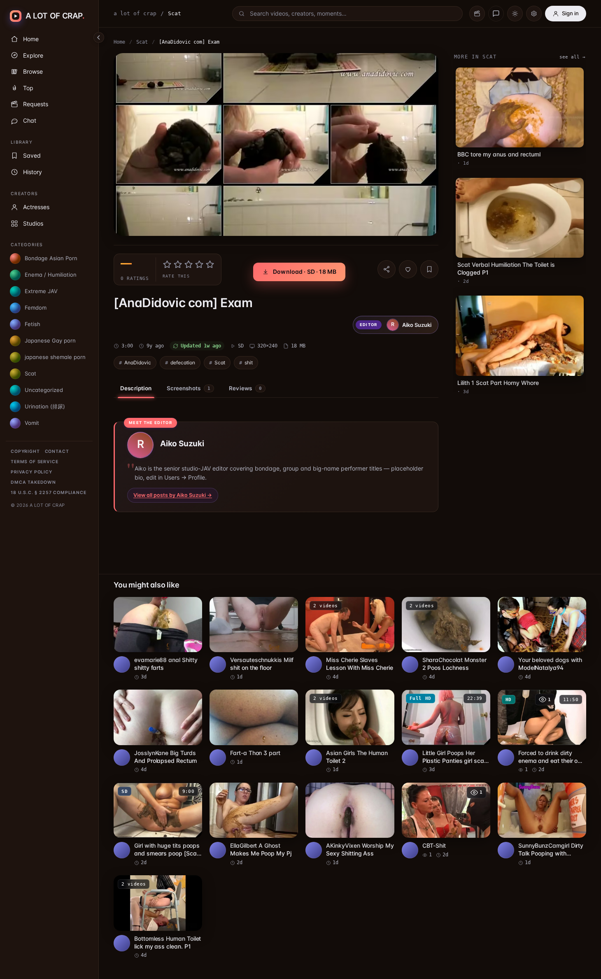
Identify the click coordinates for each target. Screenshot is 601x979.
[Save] (429, 269)
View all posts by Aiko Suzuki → (172, 495)
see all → (572, 57)
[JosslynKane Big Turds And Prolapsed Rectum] (158, 732)
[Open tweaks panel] (534, 13)
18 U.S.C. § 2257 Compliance (48, 492)
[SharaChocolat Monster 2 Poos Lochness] (446, 639)
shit (249, 362)
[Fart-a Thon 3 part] (254, 728)
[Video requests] (477, 13)
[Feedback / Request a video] (496, 13)
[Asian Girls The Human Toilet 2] (349, 732)
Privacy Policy (31, 472)
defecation (182, 362)
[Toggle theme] (515, 13)
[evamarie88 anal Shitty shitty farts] (158, 639)
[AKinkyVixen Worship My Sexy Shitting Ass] (349, 825)
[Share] (386, 269)
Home (119, 42)
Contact (57, 451)
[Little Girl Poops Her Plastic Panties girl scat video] (446, 732)
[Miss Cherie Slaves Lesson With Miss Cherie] (349, 639)
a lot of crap (135, 13)
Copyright (25, 451)
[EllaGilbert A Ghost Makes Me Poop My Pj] (254, 825)
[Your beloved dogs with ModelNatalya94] (542, 639)
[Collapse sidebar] (98, 37)
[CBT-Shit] (446, 821)
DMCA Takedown (33, 482)
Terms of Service (34, 461)
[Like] (408, 269)
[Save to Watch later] (191, 606)
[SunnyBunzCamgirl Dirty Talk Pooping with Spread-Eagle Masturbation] (542, 825)
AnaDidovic (137, 362)
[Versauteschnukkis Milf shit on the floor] (254, 639)
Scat (142, 42)
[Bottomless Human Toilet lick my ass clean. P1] (158, 917)
